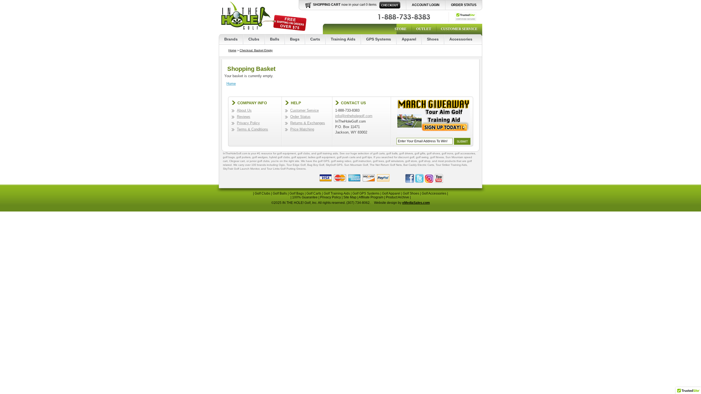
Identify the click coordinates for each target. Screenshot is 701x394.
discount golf (406, 157)
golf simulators (395, 161)
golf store (411, 161)
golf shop (424, 161)
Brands (231, 39)
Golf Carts (313, 193)
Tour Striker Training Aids (451, 164)
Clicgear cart (237, 161)
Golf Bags (296, 193)
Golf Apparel (391, 193)
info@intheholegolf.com (353, 116)
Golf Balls (280, 193)
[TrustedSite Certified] (465, 16)
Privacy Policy (248, 123)
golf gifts (420, 153)
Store (401, 29)
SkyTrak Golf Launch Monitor (241, 168)
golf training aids (327, 153)
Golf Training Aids (337, 193)
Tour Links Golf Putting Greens (286, 168)
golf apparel (298, 157)
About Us (244, 110)
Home (232, 50)
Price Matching (302, 129)
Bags (295, 39)
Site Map (350, 197)
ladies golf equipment (321, 157)
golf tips (367, 157)
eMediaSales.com (416, 203)
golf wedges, (260, 157)
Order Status (463, 5)
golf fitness (437, 157)
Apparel (409, 39)
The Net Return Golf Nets (386, 164)
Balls (274, 39)
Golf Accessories (434, 193)
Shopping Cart (326, 5)
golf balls (392, 153)
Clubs (253, 39)
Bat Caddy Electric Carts (418, 164)
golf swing (422, 157)
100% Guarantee (305, 197)
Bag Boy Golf (315, 164)
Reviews (243, 117)
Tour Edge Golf (296, 164)
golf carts (379, 153)
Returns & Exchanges (307, 123)
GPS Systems (378, 39)
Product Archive (397, 197)
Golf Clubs (262, 193)
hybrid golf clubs (279, 157)
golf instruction (362, 161)
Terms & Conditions (252, 129)
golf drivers (406, 153)
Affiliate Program (371, 197)
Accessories (460, 39)
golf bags (229, 157)
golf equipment (286, 153)
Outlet (423, 29)
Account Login (425, 5)
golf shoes (433, 153)
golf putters (243, 157)
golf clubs (304, 153)
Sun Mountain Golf (356, 164)
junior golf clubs (259, 161)
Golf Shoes (411, 193)
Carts (315, 39)
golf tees (378, 161)
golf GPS (323, 161)
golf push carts (346, 157)
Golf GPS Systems (366, 193)
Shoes (433, 39)
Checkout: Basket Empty (256, 50)
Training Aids (343, 39)
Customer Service (459, 29)
